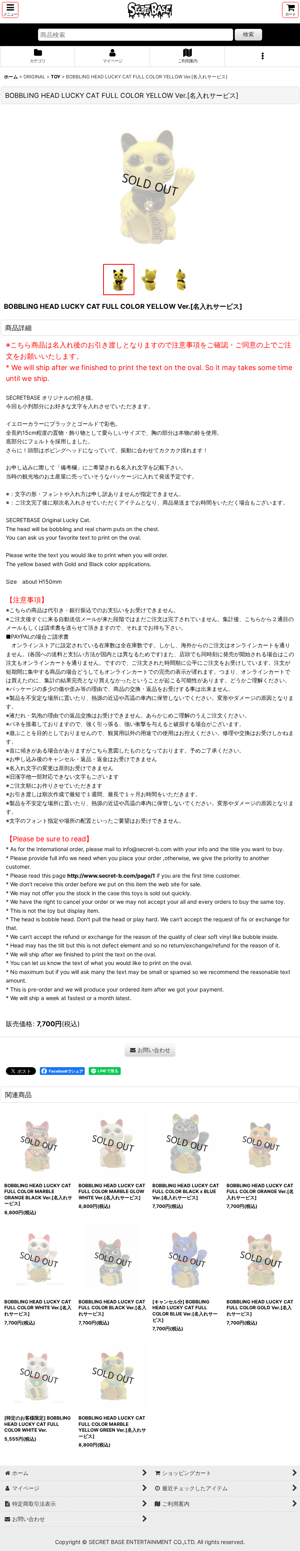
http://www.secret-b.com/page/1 (111, 875)
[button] (10, 10)
